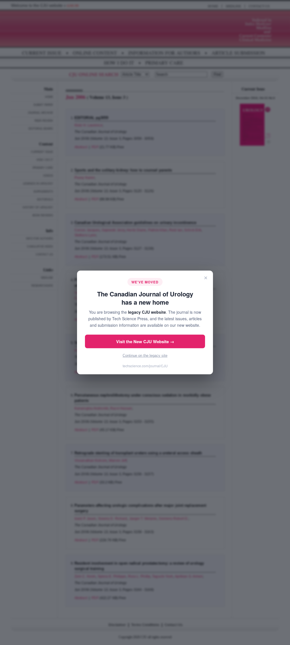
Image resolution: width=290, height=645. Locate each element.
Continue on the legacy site (145, 355)
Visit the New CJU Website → (145, 341)
